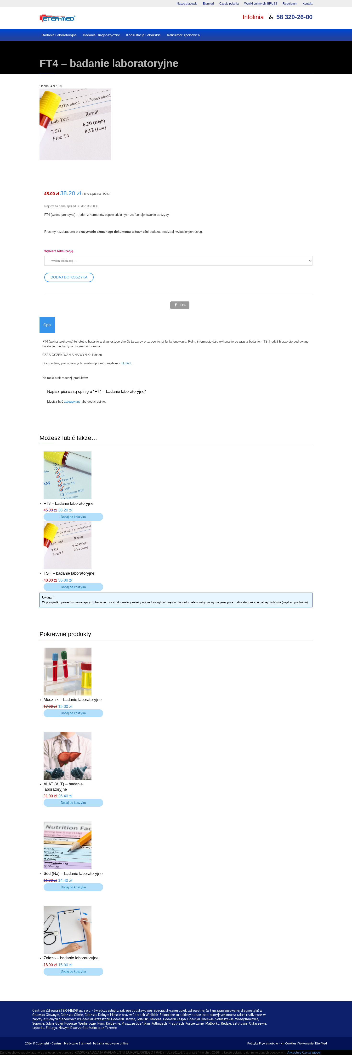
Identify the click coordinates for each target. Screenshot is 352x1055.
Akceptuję (294, 1052)
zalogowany (72, 401)
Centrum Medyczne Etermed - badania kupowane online (90, 1043)
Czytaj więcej (311, 1052)
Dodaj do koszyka (69, 277)
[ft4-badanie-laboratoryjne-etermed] (75, 159)
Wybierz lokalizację (58, 251)
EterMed (321, 1043)
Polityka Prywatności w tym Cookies (271, 1043)
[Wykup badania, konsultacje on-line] (57, 18)
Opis (47, 325)
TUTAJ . (126, 363)
